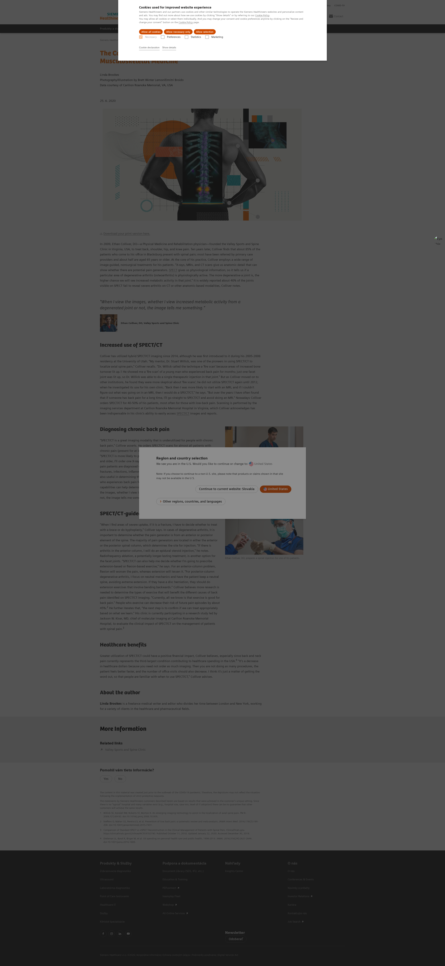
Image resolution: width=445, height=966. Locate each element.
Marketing (217, 37)
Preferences (173, 37)
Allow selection (204, 31)
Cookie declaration (149, 47)
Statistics (196, 37)
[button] (438, 240)
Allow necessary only (178, 31)
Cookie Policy (262, 15)
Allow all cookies (150, 31)
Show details (169, 47)
